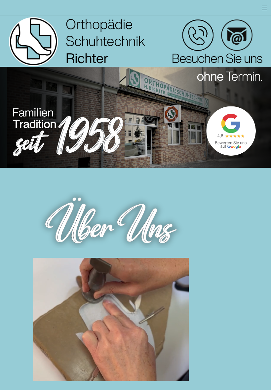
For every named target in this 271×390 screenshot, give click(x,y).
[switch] (264, 8)
